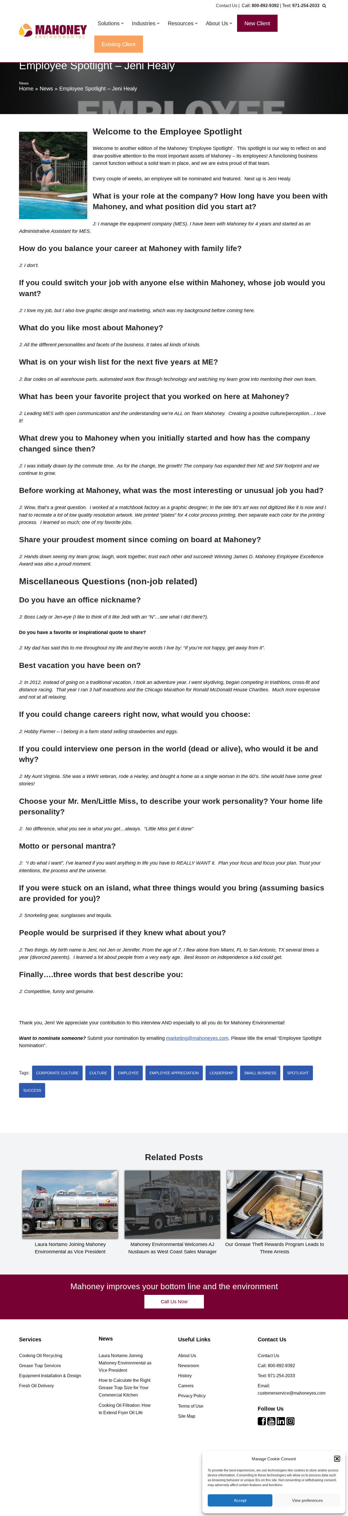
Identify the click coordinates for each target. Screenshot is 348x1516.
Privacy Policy (192, 1395)
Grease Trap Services (40, 1365)
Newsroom (188, 1365)
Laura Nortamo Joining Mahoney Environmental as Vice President (70, 1248)
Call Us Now (174, 1301)
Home (26, 89)
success (32, 1090)
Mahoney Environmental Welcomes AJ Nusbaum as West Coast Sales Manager (172, 1248)
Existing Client (119, 44)
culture (98, 1073)
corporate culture (57, 1073)
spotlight (298, 1073)
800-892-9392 (265, 5)
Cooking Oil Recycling (40, 1355)
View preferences (307, 1500)
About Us (187, 1355)
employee (128, 1073)
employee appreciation (174, 1073)
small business (260, 1073)
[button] (337, 1458)
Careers (186, 1385)
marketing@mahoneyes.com (197, 1038)
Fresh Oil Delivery (36, 1385)
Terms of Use (190, 1406)
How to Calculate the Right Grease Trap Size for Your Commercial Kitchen (124, 1387)
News (46, 89)
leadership (221, 1073)
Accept (240, 1500)
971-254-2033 (305, 5)
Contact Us (226, 5)
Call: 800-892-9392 (276, 1365)
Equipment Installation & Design (50, 1375)
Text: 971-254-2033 (276, 1375)
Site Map (186, 1416)
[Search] (324, 6)
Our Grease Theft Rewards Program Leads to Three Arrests (274, 1248)
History (185, 1375)
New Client (257, 23)
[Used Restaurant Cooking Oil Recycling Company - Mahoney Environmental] (53, 31)
